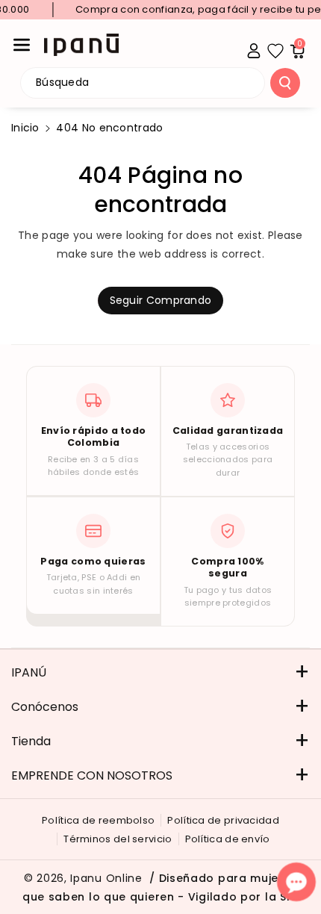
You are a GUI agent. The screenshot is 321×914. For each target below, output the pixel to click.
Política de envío (227, 839)
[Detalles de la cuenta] (254, 50)
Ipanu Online (106, 878)
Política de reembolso (98, 820)
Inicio (25, 127)
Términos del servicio (117, 839)
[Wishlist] (275, 51)
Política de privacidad (223, 820)
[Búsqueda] (285, 83)
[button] (21, 45)
